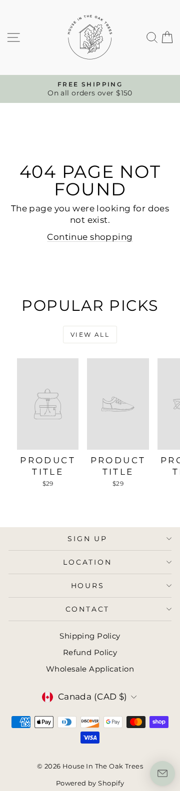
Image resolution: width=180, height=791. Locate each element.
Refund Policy (90, 652)
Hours (87, 585)
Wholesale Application (90, 669)
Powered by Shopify (90, 783)
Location (87, 562)
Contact (88, 609)
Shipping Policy (90, 636)
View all (90, 334)
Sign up (88, 538)
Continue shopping (89, 237)
